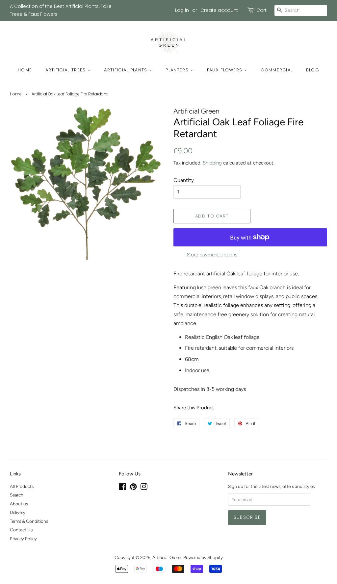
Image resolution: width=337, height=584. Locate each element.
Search (16, 494)
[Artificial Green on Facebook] (122, 488)
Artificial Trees (66, 70)
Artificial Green (166, 557)
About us (19, 503)
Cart (261, 10)
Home (25, 70)
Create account (219, 10)
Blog (312, 70)
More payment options (212, 255)
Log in (182, 10)
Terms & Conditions (29, 521)
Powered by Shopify (203, 557)
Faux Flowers (225, 70)
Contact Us (21, 529)
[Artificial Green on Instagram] (143, 488)
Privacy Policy (23, 538)
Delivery (17, 512)
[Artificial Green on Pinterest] (133, 488)
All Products (22, 486)
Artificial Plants (126, 70)
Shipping (212, 163)
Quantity (183, 180)
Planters (178, 70)
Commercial (277, 70)
